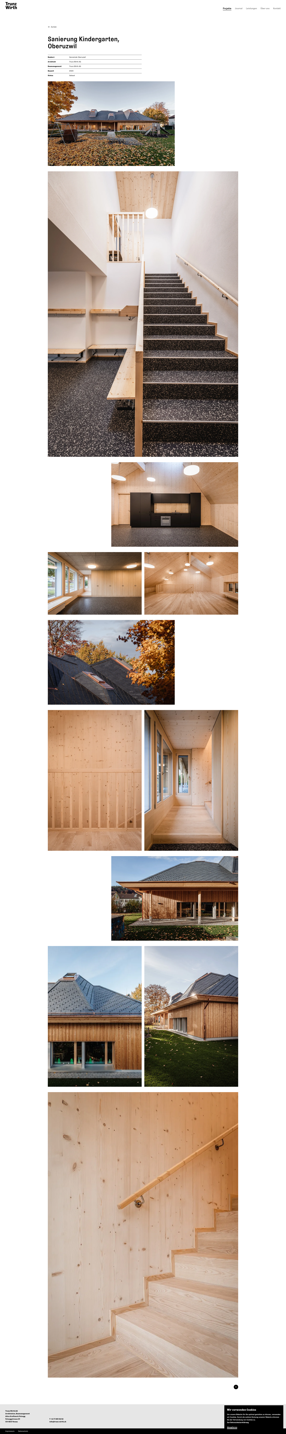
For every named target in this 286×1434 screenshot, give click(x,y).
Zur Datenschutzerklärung (238, 1422)
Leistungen (251, 8)
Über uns (265, 8)
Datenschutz (23, 1431)
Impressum (10, 1431)
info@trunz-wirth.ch (57, 1422)
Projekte (227, 8)
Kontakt (277, 8)
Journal (238, 8)
